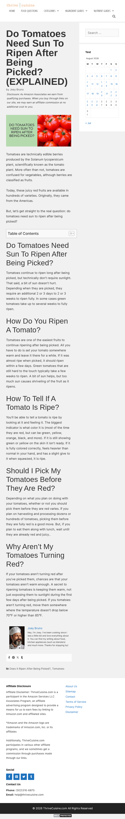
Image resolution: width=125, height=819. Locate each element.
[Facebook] (9, 657)
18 (92, 93)
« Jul (88, 123)
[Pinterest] (13, 657)
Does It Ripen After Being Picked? (30, 668)
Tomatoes (58, 668)
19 (97, 93)
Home (12, 11)
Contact (70, 696)
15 (112, 84)
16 (116, 84)
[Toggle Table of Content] (70, 233)
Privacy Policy (74, 706)
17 (88, 93)
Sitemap (71, 691)
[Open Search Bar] (114, 16)
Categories (49, 11)
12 (97, 84)
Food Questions (29, 11)
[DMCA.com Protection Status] (62, 816)
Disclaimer (72, 712)
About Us (71, 686)
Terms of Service (76, 701)
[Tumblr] (22, 657)
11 (92, 84)
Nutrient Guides (102, 11)
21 (107, 93)
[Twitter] (17, 657)
